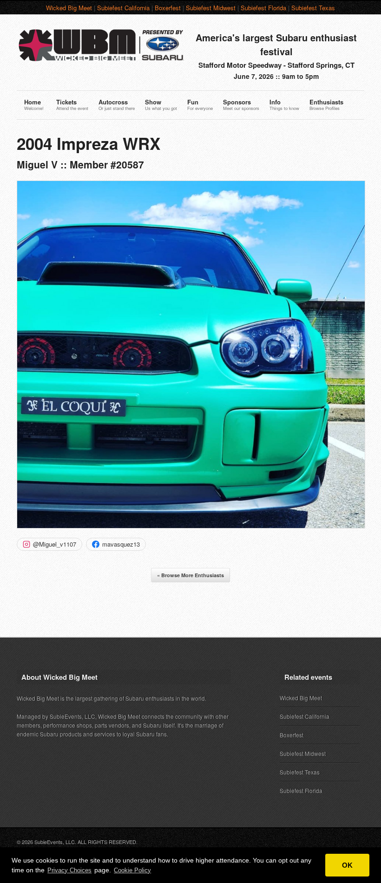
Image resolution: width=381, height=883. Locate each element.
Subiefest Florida (263, 7)
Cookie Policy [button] (132, 870)
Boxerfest (168, 7)
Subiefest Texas (313, 7)
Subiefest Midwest (211, 7)
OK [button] (347, 865)
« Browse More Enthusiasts (190, 575)
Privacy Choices (69, 870)
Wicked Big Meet (69, 7)
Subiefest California (123, 7)
